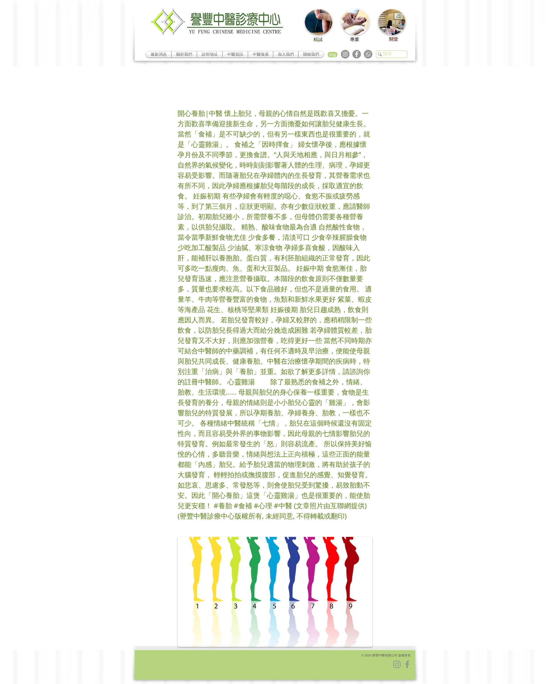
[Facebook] (356, 54)
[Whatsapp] (368, 54)
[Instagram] (345, 54)
